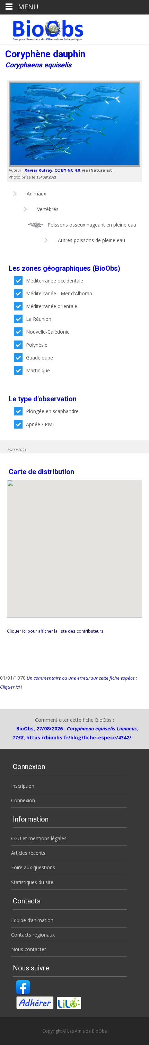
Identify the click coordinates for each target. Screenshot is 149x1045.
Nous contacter (28, 949)
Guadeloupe (39, 357)
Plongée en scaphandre (52, 411)
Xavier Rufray (38, 170)
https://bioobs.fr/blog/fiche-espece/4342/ (78, 737)
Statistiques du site (32, 882)
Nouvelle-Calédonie (48, 331)
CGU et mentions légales (39, 838)
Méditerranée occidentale (54, 280)
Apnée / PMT (40, 424)
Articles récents (28, 853)
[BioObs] (42, 28)
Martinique (38, 370)
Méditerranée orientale (51, 306)
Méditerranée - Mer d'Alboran (59, 293)
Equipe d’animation (32, 920)
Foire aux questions (33, 867)
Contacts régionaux (33, 934)
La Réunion (38, 319)
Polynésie (36, 345)
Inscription (22, 786)
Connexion (23, 800)
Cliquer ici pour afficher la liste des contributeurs (55, 631)
